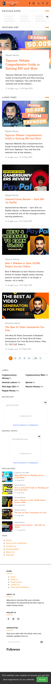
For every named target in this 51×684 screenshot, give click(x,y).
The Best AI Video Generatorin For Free (30, 513)
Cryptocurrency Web (21, 473)
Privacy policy (12, 549)
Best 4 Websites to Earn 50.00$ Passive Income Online (22, 265)
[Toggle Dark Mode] (39, 3)
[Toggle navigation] (47, 3)
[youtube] (18, 619)
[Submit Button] (41, 642)
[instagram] (34, 3)
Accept (42, 679)
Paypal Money (12, 55)
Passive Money (12, 259)
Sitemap (10, 555)
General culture (12, 323)
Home (9, 540)
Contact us (11, 546)
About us (10, 552)
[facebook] (30, 3)
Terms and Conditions (16, 543)
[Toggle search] (43, 3)
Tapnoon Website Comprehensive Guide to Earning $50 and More (23, 64)
